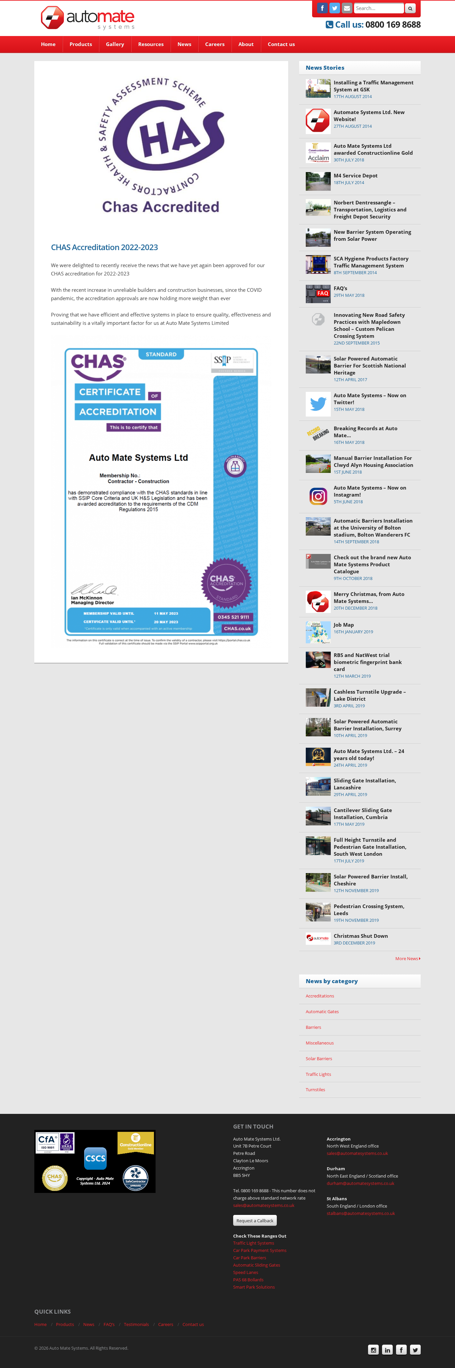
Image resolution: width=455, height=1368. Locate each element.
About (246, 44)
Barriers (313, 1027)
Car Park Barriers (249, 1258)
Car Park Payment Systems (259, 1250)
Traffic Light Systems (253, 1243)
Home (48, 44)
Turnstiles (315, 1090)
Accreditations (320, 996)
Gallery (115, 44)
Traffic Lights (318, 1074)
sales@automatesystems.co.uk (263, 1205)
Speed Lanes (245, 1272)
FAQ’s (109, 1324)
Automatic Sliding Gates (256, 1265)
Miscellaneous (320, 1043)
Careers (215, 44)
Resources (151, 44)
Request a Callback (254, 1221)
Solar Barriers (319, 1059)
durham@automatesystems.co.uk (360, 1183)
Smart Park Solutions (254, 1287)
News (184, 44)
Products (81, 44)
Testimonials (136, 1324)
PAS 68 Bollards (248, 1280)
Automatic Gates (322, 1011)
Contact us (281, 44)
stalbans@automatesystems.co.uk (361, 1213)
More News (407, 958)
